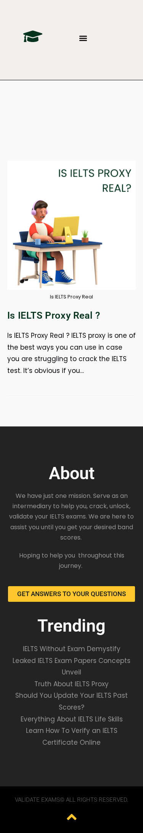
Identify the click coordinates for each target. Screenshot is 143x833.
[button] (83, 38)
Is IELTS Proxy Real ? (53, 315)
